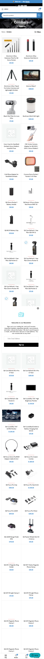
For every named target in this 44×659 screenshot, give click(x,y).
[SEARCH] (39, 15)
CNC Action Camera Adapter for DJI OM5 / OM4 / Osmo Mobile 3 (31, 146)
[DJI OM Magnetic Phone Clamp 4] (11, 638)
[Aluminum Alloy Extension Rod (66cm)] (31, 45)
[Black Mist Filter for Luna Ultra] (11, 105)
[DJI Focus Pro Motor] (31, 500)
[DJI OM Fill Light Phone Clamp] (31, 582)
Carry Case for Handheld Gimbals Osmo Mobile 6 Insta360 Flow (11, 146)
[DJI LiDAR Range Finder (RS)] (11, 526)
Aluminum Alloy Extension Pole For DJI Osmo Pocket (11, 58)
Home (3, 32)
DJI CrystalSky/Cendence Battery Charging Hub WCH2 (31, 429)
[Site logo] (21, 9)
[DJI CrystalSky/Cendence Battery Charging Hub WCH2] (31, 416)
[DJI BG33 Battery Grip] (11, 219)
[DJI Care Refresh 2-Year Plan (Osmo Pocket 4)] (11, 303)
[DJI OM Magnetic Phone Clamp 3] (31, 610)
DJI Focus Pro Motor (31, 511)
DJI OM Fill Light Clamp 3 (11, 593)
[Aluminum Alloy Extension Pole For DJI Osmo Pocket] (11, 45)
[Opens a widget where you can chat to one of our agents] (34, 655)
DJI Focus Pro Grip (11, 485)
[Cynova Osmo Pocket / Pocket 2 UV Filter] (31, 163)
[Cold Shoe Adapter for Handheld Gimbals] (11, 163)
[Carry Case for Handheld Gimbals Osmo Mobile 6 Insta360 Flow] (11, 133)
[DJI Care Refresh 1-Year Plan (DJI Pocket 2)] (11, 247)
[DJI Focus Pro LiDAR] (11, 500)
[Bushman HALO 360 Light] (31, 105)
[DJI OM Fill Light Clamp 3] (11, 582)
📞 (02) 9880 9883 (21, 5)
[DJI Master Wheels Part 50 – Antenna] (31, 526)
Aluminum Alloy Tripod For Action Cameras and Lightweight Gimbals (11, 88)
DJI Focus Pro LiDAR (11, 511)
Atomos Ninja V (31, 86)
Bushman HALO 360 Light (31, 116)
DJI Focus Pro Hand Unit (31, 485)
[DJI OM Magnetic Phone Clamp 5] (31, 638)
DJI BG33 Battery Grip (11, 230)
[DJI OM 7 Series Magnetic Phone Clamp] (31, 554)
